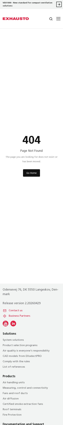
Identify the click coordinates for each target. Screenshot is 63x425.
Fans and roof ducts (15, 393)
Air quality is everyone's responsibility (26, 350)
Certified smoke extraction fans (23, 404)
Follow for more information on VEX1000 (59, 4)
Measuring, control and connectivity (25, 388)
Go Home (31, 172)
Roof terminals (12, 409)
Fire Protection (12, 415)
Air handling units (14, 382)
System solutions (13, 340)
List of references (14, 367)
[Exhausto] (16, 18)
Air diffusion (11, 398)
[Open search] (48, 19)
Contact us (16, 310)
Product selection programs (20, 345)
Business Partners (19, 316)
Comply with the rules (16, 361)
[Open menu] (58, 18)
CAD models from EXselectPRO (22, 356)
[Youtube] (5, 323)
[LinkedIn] (13, 323)
